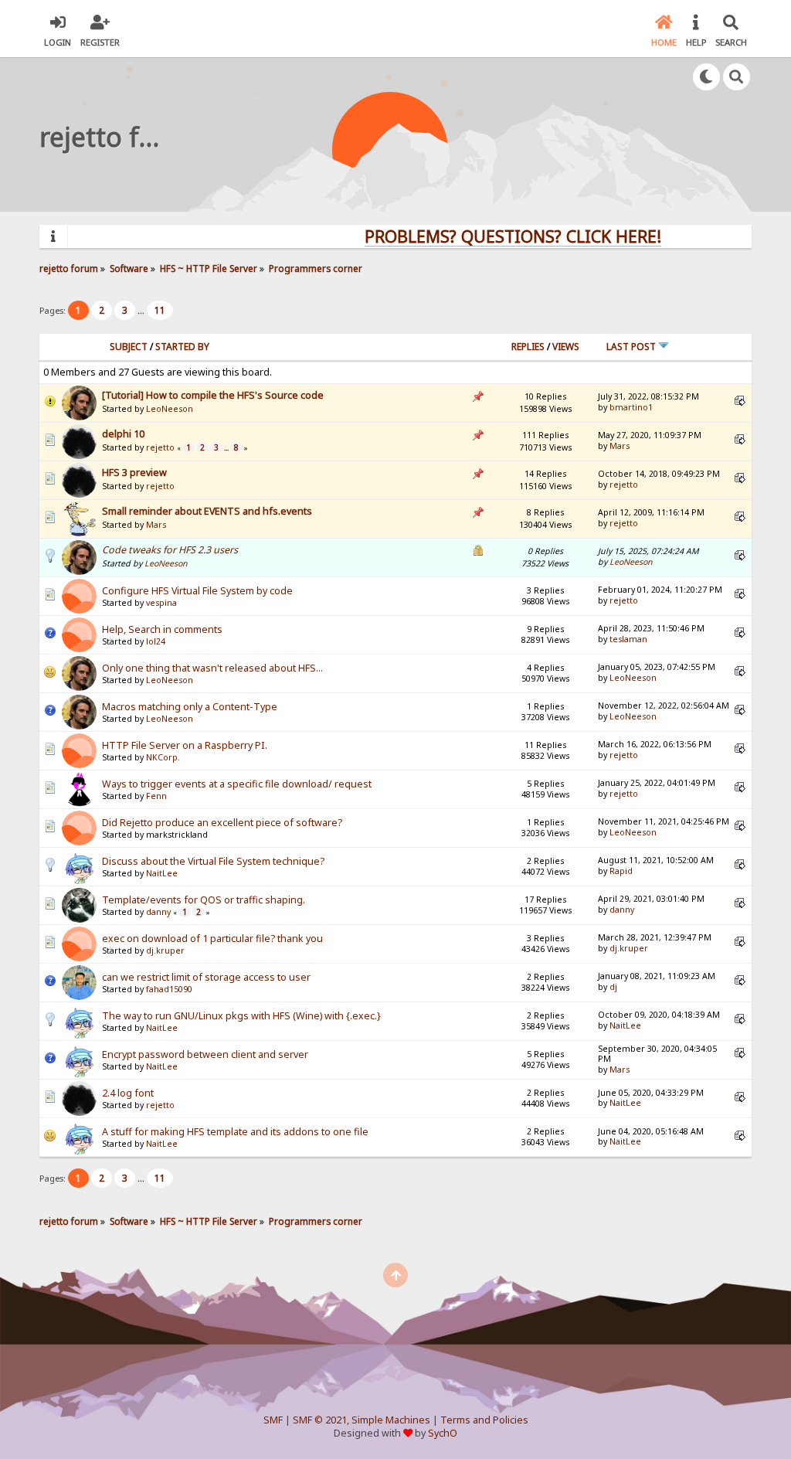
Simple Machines (390, 1420)
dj (613, 986)
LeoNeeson (169, 408)
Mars (619, 445)
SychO (442, 1433)
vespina (161, 602)
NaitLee (162, 873)
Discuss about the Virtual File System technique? (213, 861)
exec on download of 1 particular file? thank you (212, 938)
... (142, 310)
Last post (632, 346)
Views (565, 346)
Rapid (621, 871)
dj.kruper (165, 950)
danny (158, 911)
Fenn (156, 796)
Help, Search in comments (162, 629)
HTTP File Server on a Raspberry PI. (184, 745)
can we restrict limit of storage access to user (206, 977)
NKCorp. (163, 757)
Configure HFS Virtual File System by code (197, 590)
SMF (273, 1420)
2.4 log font (128, 1093)
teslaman (628, 639)
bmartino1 (631, 407)
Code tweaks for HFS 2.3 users (170, 549)
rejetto (160, 447)
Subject (129, 346)
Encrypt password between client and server (205, 1054)
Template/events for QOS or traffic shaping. (203, 899)
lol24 (155, 641)
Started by (182, 346)
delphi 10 (123, 433)
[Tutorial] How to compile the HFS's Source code (213, 395)
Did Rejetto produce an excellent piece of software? (222, 822)
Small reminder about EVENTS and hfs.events (207, 511)
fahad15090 (169, 989)
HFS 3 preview (134, 472)
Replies (528, 346)
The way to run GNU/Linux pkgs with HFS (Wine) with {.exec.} (241, 1015)
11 (159, 310)
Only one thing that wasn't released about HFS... (212, 668)
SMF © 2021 (320, 1420)
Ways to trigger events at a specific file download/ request (237, 784)
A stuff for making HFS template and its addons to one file (235, 1131)
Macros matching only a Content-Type (189, 706)
